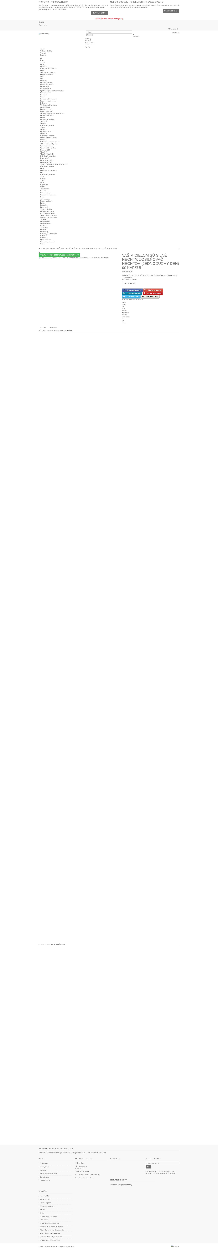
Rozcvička (43, 80)
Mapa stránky (43, 25)
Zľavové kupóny (45, 1180)
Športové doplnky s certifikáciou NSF (52, 113)
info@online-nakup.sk (88, 1178)
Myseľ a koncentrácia (47, 213)
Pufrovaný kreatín (46, 82)
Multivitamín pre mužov (48, 156)
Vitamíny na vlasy (46, 146)
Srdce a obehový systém (48, 215)
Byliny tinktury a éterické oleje (50, 1240)
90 (123, 321)
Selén (42, 182)
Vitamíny (43, 123)
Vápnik (42, 187)
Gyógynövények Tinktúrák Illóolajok (51, 1226)
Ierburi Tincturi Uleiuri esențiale (50, 1233)
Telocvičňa (43, 121)
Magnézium (44, 185)
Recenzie (53, 327)
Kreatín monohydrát (46, 115)
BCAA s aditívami (46, 111)
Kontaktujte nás (45, 1199)
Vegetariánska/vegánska (48, 195)
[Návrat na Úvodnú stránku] (39, 248)
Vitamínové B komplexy (48, 148)
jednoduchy (126, 317)
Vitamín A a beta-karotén (48, 138)
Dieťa (42, 168)
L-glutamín (43, 103)
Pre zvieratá (44, 207)
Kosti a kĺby (44, 231)
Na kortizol (43, 225)
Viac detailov (129, 283)
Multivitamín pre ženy (47, 136)
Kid (41, 172)
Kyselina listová (45, 131)
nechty (124, 311)
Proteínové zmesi (46, 109)
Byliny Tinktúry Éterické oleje (49, 1223)
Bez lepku (43, 229)
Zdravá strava (44, 189)
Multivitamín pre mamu (47, 174)
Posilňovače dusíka (46, 85)
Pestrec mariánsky (46, 201)
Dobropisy (43, 1170)
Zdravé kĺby (44, 227)
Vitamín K (43, 152)
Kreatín (42, 117)
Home (42, 64)
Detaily (43, 327)
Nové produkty (44, 1196)
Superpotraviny (45, 193)
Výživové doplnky (46, 209)
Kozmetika (43, 205)
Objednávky (44, 1163)
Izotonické (43, 236)
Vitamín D (43, 140)
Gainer (42, 97)
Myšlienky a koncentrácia (48, 234)
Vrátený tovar (44, 1167)
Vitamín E (43, 134)
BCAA (42, 70)
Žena (42, 176)
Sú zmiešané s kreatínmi (48, 99)
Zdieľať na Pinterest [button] (154, 293)
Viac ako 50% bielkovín (48, 72)
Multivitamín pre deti (47, 125)
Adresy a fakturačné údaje (48, 1173)
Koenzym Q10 (45, 150)
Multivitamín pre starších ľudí (50, 142)
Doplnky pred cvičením (47, 119)
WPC (42, 76)
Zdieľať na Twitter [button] (133, 297)
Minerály (43, 178)
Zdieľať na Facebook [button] (134, 290)
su (123, 306)
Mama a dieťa (44, 158)
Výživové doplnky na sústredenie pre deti (53, 164)
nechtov (124, 315)
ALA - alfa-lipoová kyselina (49, 144)
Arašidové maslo (45, 223)
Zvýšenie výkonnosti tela (48, 217)
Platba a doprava (45, 240)
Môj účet (42, 1158)
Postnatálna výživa (46, 160)
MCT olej (43, 191)
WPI (41, 78)
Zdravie (42, 203)
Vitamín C (43, 129)
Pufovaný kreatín (46, 93)
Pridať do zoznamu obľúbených (132, 299)
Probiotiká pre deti (46, 162)
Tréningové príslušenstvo (48, 105)
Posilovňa (43, 66)
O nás (42, 244)
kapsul (124, 323)
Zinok (42, 180)
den (123, 319)
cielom (124, 304)
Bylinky (42, 197)
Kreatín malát (44, 87)
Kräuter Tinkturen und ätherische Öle (52, 1230)
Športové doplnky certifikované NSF (52, 91)
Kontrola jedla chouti (47, 211)
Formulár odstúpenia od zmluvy (121, 1185)
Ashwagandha (45, 199)
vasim (124, 302)
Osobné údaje (44, 1177)
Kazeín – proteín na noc (48, 101)
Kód (123, 272)
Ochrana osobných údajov (48, 1216)
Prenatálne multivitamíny (48, 170)
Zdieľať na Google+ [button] (155, 290)
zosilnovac (125, 313)
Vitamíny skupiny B (46, 154)
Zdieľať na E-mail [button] (152, 297)
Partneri (42, 1209)
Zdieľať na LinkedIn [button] (134, 293)
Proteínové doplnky (46, 74)
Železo (42, 127)
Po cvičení (43, 95)
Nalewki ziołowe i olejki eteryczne (51, 1237)
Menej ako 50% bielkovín (48, 68)
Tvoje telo (43, 219)
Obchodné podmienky (47, 242)
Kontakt (41, 22)
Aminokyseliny (45, 107)
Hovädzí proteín (45, 89)
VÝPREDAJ (44, 238)
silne (123, 308)
